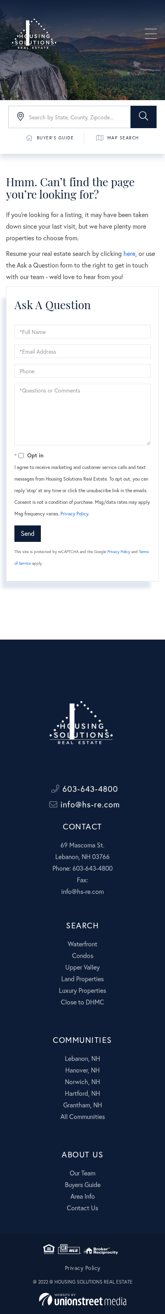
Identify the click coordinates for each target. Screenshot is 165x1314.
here (129, 253)
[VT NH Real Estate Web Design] (83, 1299)
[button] (144, 117)
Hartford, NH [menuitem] (82, 1093)
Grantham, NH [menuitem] (82, 1105)
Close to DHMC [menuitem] (82, 1002)
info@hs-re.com (89, 804)
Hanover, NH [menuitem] (82, 1070)
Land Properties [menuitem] (82, 978)
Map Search (123, 138)
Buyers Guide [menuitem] (83, 1184)
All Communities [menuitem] (82, 1116)
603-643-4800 (89, 788)
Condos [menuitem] (82, 955)
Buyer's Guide (55, 138)
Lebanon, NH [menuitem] (82, 1058)
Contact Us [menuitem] (82, 1207)
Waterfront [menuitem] (82, 944)
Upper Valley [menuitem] (82, 967)
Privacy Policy (74, 514)
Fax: (82, 879)
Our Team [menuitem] (82, 1173)
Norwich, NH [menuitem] (82, 1081)
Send (27, 533)
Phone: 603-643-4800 (82, 868)
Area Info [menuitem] (82, 1196)
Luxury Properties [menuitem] (82, 990)
